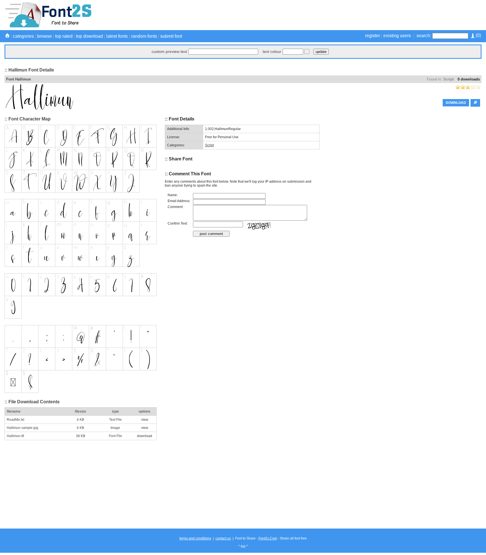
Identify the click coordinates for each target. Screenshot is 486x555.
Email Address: (179, 201)
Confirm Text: (178, 223)
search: (424, 35)
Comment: (175, 207)
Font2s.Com (267, 538)
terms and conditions (195, 538)
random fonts (144, 36)
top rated (64, 36)
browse (44, 36)
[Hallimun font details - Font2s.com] (47, 26)
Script (448, 79)
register (372, 35)
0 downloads (469, 79)
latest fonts (117, 36)
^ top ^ (243, 546)
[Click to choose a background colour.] (306, 51)
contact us (223, 538)
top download (89, 36)
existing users (397, 35)
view (144, 420)
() (477, 35)
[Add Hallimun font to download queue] (475, 103)
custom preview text (169, 51)
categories (23, 36)
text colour (272, 51)
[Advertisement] (379, 15)
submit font (171, 36)
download (144, 436)
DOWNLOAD (456, 103)
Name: (173, 195)
